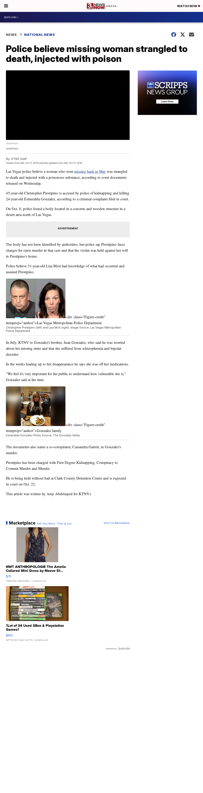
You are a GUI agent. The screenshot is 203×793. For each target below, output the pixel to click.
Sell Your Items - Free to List (54, 523)
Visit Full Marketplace (117, 523)
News (11, 35)
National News (39, 35)
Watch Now (187, 6)
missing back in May (90, 171)
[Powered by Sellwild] (124, 648)
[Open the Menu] (6, 6)
